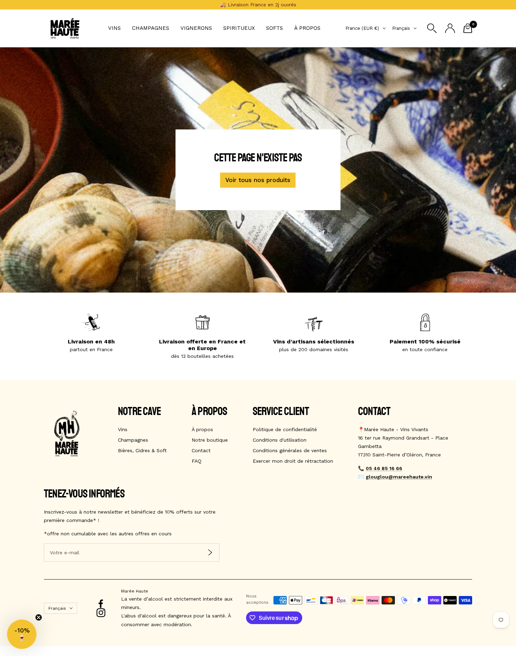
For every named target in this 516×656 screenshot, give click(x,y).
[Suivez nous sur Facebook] (101, 604)
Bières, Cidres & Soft (142, 450)
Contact (201, 450)
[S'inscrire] (210, 552)
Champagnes (150, 28)
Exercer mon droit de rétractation (293, 461)
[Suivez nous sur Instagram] (101, 612)
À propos (307, 28)
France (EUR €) (362, 28)
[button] (22, 634)
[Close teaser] (38, 617)
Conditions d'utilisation (279, 440)
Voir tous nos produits (257, 179)
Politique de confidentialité (285, 429)
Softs (274, 28)
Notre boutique (210, 440)
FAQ (196, 461)
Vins (114, 28)
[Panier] (467, 28)
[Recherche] (432, 28)
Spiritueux (239, 28)
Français (401, 28)
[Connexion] (450, 28)
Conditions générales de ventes (290, 450)
